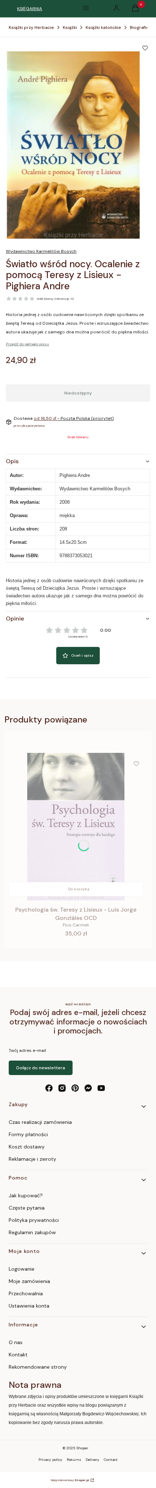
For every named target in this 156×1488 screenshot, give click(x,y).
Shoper (82, 1448)
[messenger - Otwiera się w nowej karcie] (88, 1088)
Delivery (92, 1459)
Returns (74, 1459)
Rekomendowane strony (38, 1367)
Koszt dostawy (27, 1146)
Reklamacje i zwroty (32, 1159)
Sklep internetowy (69, 1480)
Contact (111, 1459)
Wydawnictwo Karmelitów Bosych (41, 251)
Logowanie (21, 1269)
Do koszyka (78, 889)
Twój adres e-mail (27, 1050)
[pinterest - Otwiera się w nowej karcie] (75, 1088)
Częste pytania (27, 1208)
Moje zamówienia (29, 1281)
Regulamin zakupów (32, 1232)
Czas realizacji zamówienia (40, 1122)
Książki (70, 27)
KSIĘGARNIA (29, 9)
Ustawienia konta (29, 1305)
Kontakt (18, 1354)
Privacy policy (50, 1459)
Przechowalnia (26, 1293)
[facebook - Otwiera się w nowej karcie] (49, 1088)
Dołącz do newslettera (40, 1068)
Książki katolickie (103, 27)
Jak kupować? (26, 1195)
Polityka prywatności (34, 1220)
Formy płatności (28, 1134)
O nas (15, 1342)
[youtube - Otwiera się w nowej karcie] (101, 1088)
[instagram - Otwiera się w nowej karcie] (62, 1088)
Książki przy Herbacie (31, 27)
